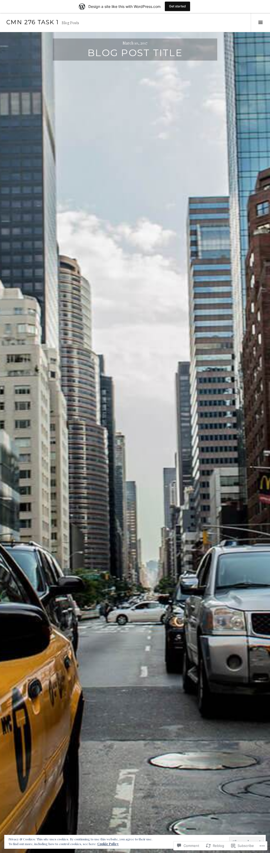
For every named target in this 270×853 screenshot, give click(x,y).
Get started (177, 6)
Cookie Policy (108, 844)
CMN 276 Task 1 (32, 22)
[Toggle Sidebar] (260, 22)
